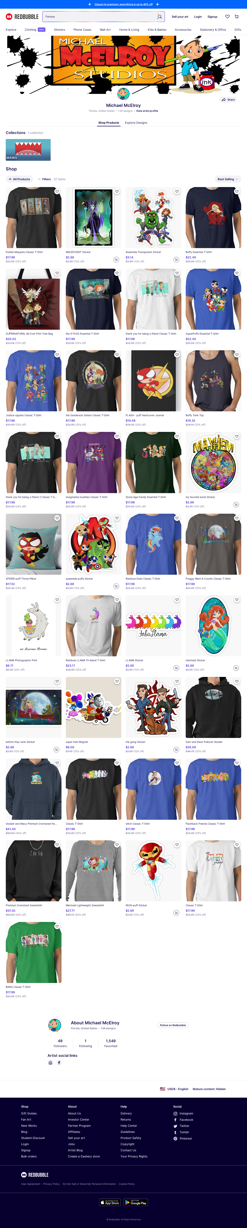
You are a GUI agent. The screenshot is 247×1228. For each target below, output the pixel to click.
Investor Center (78, 1119)
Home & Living (129, 29)
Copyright (127, 1144)
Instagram (186, 1113)
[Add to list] (57, 191)
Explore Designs (136, 122)
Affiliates (74, 1132)
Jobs (71, 1144)
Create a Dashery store (84, 1156)
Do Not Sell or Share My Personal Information (89, 1183)
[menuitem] (11, 30)
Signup (26, 1150)
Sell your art (76, 1138)
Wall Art (105, 29)
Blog (24, 1132)
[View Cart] (237, 16)
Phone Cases (82, 29)
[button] (124, 4)
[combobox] (104, 17)
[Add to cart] (116, 260)
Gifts (238, 29)
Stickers (59, 29)
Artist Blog (75, 1150)
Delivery (126, 1113)
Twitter (184, 1126)
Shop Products (108, 122)
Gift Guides (29, 1113)
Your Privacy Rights (134, 1156)
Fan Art (26, 1119)
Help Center (129, 1125)
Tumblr (184, 1132)
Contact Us (128, 1150)
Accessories (183, 29)
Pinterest (186, 1138)
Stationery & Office (213, 29)
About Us (74, 1113)
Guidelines (128, 1132)
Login (25, 1144)
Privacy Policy (51, 1183)
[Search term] (159, 16)
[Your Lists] (227, 16)
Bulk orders (29, 1156)
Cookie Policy (127, 1183)
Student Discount (33, 1138)
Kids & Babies (157, 29)
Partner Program (79, 1125)
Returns (126, 1119)
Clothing (34, 29)
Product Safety (131, 1138)
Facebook (186, 1119)
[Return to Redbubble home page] (22, 16)
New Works (29, 1125)
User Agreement (30, 1183)
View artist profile (147, 110)
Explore (11, 29)
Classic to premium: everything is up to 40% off (124, 4)
